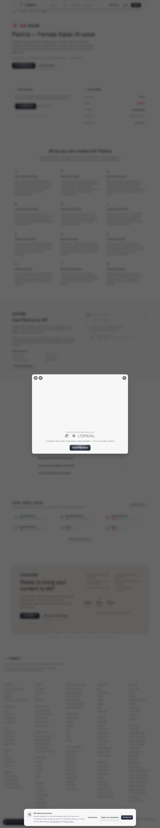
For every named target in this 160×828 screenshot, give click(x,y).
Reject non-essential (109, 817)
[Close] (124, 378)
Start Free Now (80, 447)
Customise (92, 817)
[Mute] (36, 378)
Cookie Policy (55, 821)
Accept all (127, 817)
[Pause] (41, 378)
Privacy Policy (68, 821)
